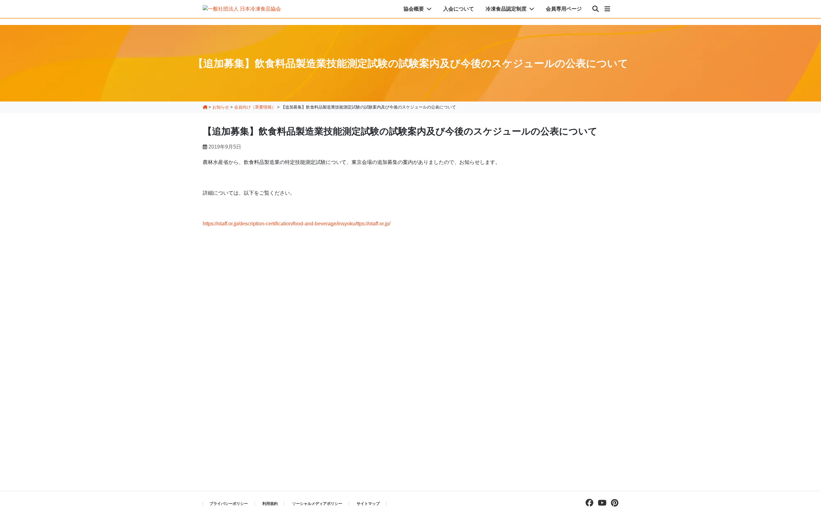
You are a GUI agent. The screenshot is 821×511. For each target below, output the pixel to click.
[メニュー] (607, 9)
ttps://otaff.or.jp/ (373, 223)
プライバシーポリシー (228, 504)
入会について (458, 9)
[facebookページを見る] (587, 503)
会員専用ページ (564, 9)
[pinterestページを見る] (613, 503)
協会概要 (414, 9)
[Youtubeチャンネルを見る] (600, 503)
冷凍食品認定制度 (507, 9)
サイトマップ (368, 504)
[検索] (595, 9)
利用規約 (270, 504)
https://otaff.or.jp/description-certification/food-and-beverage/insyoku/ (280, 223)
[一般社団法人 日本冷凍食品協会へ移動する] (205, 107)
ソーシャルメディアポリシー (317, 504)
